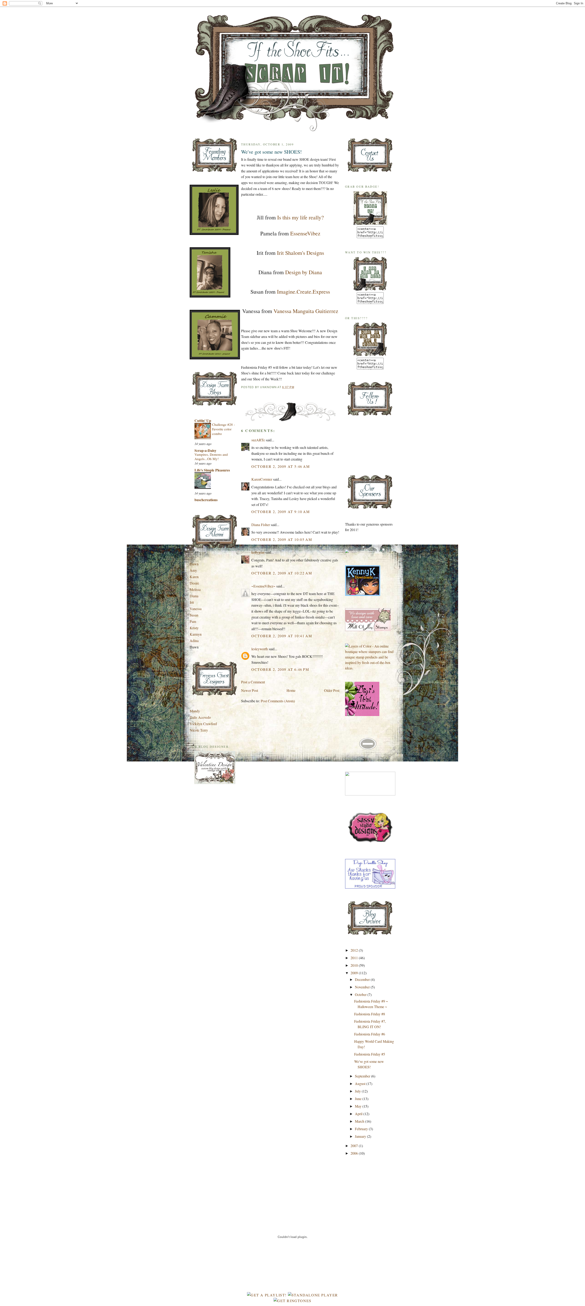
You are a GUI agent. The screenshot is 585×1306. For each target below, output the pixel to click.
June (358, 1098)
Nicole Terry (199, 730)
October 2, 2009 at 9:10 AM (280, 511)
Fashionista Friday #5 (369, 1054)
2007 (355, 1145)
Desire (194, 583)
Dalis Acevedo (200, 717)
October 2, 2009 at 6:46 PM (280, 669)
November (363, 987)
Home (291, 690)
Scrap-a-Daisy (205, 450)
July (358, 1091)
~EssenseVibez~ (263, 586)
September (363, 1076)
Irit (192, 602)
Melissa (195, 589)
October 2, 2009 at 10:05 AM (281, 539)
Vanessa (196, 608)
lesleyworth (259, 648)
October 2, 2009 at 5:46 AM (280, 466)
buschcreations (206, 499)
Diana (194, 595)
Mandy (195, 710)
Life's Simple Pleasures (212, 470)
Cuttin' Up (202, 420)
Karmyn (196, 634)
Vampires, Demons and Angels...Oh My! (211, 456)
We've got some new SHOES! (271, 151)
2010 (355, 965)
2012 (355, 950)
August (360, 1083)
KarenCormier (261, 479)
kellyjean (257, 552)
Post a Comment (253, 681)
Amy (193, 570)
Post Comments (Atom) (278, 700)
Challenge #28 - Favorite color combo (223, 429)
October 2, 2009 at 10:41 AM (281, 635)
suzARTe (258, 439)
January (361, 1136)
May (358, 1106)
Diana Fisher (260, 524)
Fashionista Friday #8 (369, 1013)
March (360, 1121)
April (359, 1113)
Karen (194, 576)
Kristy (194, 627)
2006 (355, 1153)
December (363, 979)
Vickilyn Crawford (203, 723)
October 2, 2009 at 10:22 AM (281, 573)
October (361, 994)
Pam (193, 621)
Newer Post (249, 690)
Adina (194, 640)
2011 (355, 957)
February (362, 1128)
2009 (355, 972)
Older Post (331, 690)
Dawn (194, 563)
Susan (194, 615)
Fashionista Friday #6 (369, 1034)
